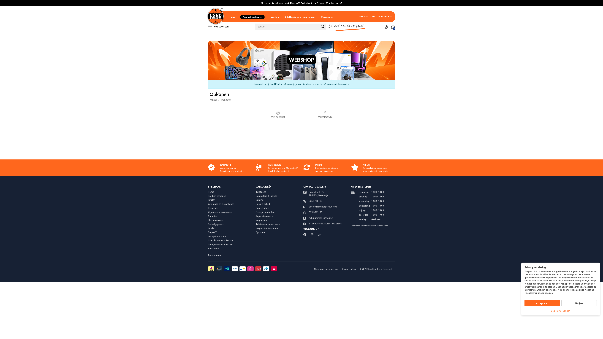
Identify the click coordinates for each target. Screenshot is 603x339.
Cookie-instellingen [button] (560, 311)
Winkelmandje (325, 117)
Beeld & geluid (263, 204)
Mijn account (278, 117)
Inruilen (274, 17)
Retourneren (214, 255)
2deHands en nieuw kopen (300, 17)
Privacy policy (349, 269)
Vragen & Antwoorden (267, 228)
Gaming (259, 200)
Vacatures (213, 248)
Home (232, 17)
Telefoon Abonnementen (268, 224)
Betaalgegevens (216, 224)
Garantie (212, 216)
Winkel (213, 99)
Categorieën (221, 27)
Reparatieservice (264, 216)
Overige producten (265, 212)
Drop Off (212, 232)
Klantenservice (215, 220)
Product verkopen (252, 17)
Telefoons (261, 192)
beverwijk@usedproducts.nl (323, 206)
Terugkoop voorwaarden (220, 244)
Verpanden (327, 17)
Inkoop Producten (217, 236)
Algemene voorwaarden (220, 212)
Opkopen (226, 99)
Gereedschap (262, 208)
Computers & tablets (266, 196)
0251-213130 (315, 201)
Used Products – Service (220, 240)
